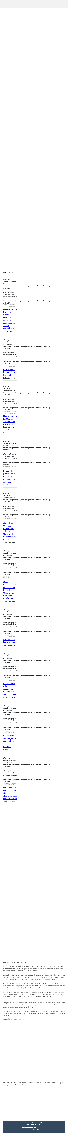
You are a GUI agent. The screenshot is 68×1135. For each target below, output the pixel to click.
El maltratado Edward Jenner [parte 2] (9, 372)
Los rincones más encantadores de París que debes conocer (9, 689)
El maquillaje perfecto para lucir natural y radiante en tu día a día (9, 476)
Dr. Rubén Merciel (9, 1019)
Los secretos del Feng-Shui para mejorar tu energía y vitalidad (10, 741)
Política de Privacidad (34, 1129)
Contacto (34, 1131)
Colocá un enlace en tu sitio (15, 277)
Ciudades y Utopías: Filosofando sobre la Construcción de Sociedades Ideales (9, 531)
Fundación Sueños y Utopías (34, 1124)
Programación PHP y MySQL (29, 1127)
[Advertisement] (34, 37)
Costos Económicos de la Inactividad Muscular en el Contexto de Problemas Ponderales (10, 590)
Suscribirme (12, 248)
